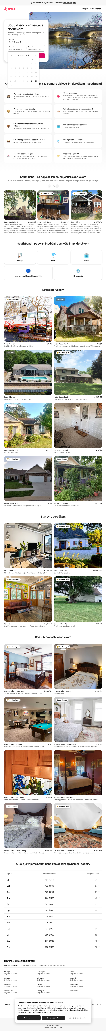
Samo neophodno (53, 1018)
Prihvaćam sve (29, 1018)
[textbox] (17, 49)
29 (32, 81)
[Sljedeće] (57, 186)
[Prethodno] (49, 186)
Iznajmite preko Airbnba (91, 9)
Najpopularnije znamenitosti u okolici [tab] (52, 965)
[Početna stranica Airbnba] (9, 8)
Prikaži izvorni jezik (69, 3)
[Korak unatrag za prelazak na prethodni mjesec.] (11, 55)
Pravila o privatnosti (50, 1027)
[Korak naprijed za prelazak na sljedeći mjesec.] (35, 55)
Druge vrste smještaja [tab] (28, 965)
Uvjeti (61, 1027)
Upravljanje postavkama (77, 1018)
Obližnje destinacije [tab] (11, 965)
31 (11, 85)
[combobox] (26, 42)
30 (36, 81)
